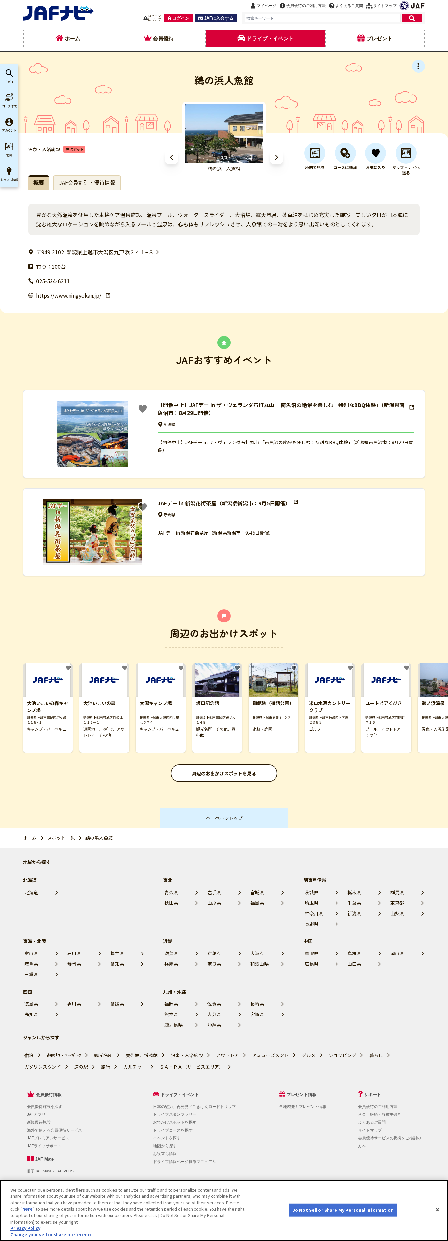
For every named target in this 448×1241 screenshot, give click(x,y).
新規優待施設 (39, 1122)
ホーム (30, 838)
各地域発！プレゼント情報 (302, 1106)
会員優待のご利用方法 (377, 1106)
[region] (224, 1210)
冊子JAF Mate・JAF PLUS (50, 1171)
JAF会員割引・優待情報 (87, 182)
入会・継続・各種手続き (379, 1114)
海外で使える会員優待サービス (54, 1130)
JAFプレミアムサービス (48, 1138)
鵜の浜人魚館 (99, 838)
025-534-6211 (53, 281)
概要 (38, 182)
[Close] (437, 1209)
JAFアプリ (36, 1114)
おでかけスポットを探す (174, 1122)
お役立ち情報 (165, 1154)
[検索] (412, 18)
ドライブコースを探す (173, 1130)
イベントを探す (167, 1138)
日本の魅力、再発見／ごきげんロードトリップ (194, 1106)
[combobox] (323, 18)
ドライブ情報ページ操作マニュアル (184, 1161)
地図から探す (165, 1146)
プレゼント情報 (301, 1094)
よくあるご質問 (372, 1122)
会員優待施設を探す (44, 1106)
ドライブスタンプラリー (174, 1114)
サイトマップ (370, 1130)
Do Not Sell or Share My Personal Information (343, 1210)
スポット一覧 (61, 838)
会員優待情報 (49, 1094)
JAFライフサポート (44, 1146)
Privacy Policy (25, 1228)
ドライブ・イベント (180, 1094)
